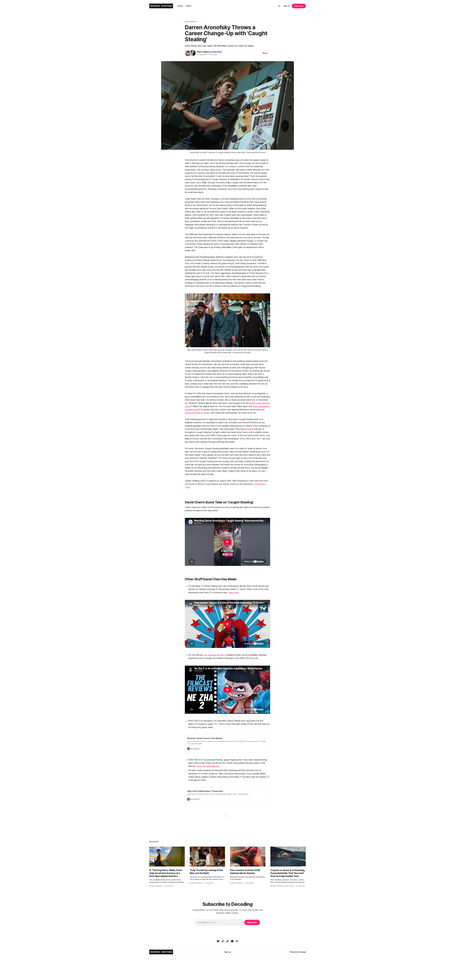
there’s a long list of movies (197, 413)
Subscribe (298, 6)
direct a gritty (256, 403)
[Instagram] (237, 941)
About (188, 6)
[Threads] (223, 941)
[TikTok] (227, 941)
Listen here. (233, 592)
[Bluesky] (218, 941)
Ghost (303, 952)
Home (180, 6)
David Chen (216, 52)
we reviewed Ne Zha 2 (214, 655)
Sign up (227, 952)
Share (265, 53)
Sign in (286, 6)
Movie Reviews (191, 22)
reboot (188, 406)
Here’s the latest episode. (208, 766)
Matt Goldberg (203, 52)
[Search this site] (279, 6)
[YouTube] (232, 941)
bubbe (250, 429)
